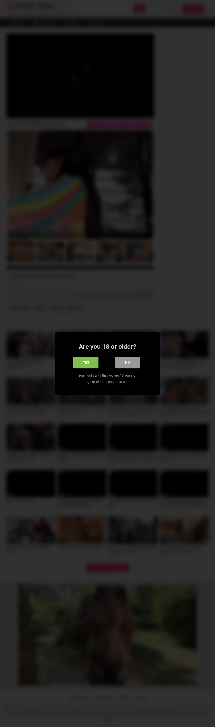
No (127, 362)
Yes (86, 362)
